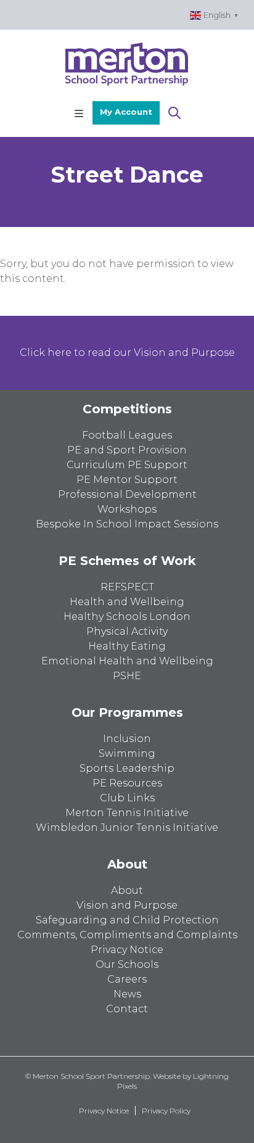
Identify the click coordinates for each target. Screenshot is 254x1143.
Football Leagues (127, 435)
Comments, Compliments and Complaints (127, 935)
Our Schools (127, 964)
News (127, 994)
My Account (126, 112)
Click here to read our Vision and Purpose (127, 352)
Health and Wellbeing (127, 602)
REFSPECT (127, 587)
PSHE (127, 676)
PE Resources (127, 783)
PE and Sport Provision (127, 450)
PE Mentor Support (127, 479)
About (127, 890)
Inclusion (127, 739)
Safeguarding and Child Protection (127, 920)
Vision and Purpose (127, 905)
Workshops (127, 509)
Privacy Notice (127, 949)
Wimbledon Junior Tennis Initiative (127, 827)
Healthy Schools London (126, 616)
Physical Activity (127, 631)
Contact (127, 1009)
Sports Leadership (127, 768)
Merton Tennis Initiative (127, 813)
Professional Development (127, 494)
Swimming (127, 753)
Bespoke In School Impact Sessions (127, 524)
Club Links (127, 798)
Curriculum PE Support (127, 465)
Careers (127, 979)
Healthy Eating (127, 646)
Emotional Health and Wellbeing (127, 661)
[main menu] (79, 112)
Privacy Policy (166, 1110)
